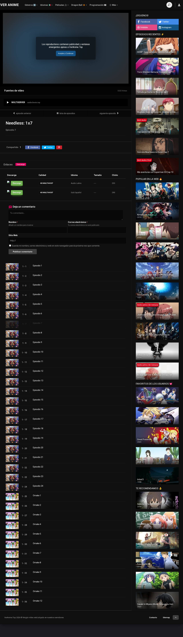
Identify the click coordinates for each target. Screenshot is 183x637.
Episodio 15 (38, 400)
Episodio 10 (38, 352)
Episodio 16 (38, 409)
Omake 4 (37, 524)
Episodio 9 (37, 342)
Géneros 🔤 (30, 5)
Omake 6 (37, 543)
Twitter (165, 21)
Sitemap (166, 617)
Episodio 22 (38, 467)
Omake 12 (37, 601)
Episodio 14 (38, 390)
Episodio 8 (37, 333)
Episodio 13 (38, 380)
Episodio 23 (38, 476)
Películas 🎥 (61, 5)
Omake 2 (37, 505)
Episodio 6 (37, 313)
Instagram (166, 27)
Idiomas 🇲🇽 (45, 5)
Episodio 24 (38, 486)
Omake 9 (37, 572)
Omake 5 (37, 534)
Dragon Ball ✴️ (78, 5)
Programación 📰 (98, 5)
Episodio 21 (38, 457)
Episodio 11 (38, 361)
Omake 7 (37, 553)
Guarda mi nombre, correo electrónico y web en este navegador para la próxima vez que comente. (56, 246)
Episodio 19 (38, 438)
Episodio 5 (37, 304)
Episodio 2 (37, 275)
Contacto (153, 617)
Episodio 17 (38, 419)
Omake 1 (37, 495)
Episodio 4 (37, 294)
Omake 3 (37, 514)
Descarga (21, 164)
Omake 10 (37, 582)
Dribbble (144, 27)
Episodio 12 (38, 371)
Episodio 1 (37, 265)
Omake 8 (37, 562)
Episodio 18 (38, 428)
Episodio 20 (38, 447)
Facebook (145, 21)
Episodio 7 (37, 323)
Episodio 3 (37, 285)
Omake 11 (37, 591)
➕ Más (112, 5)
